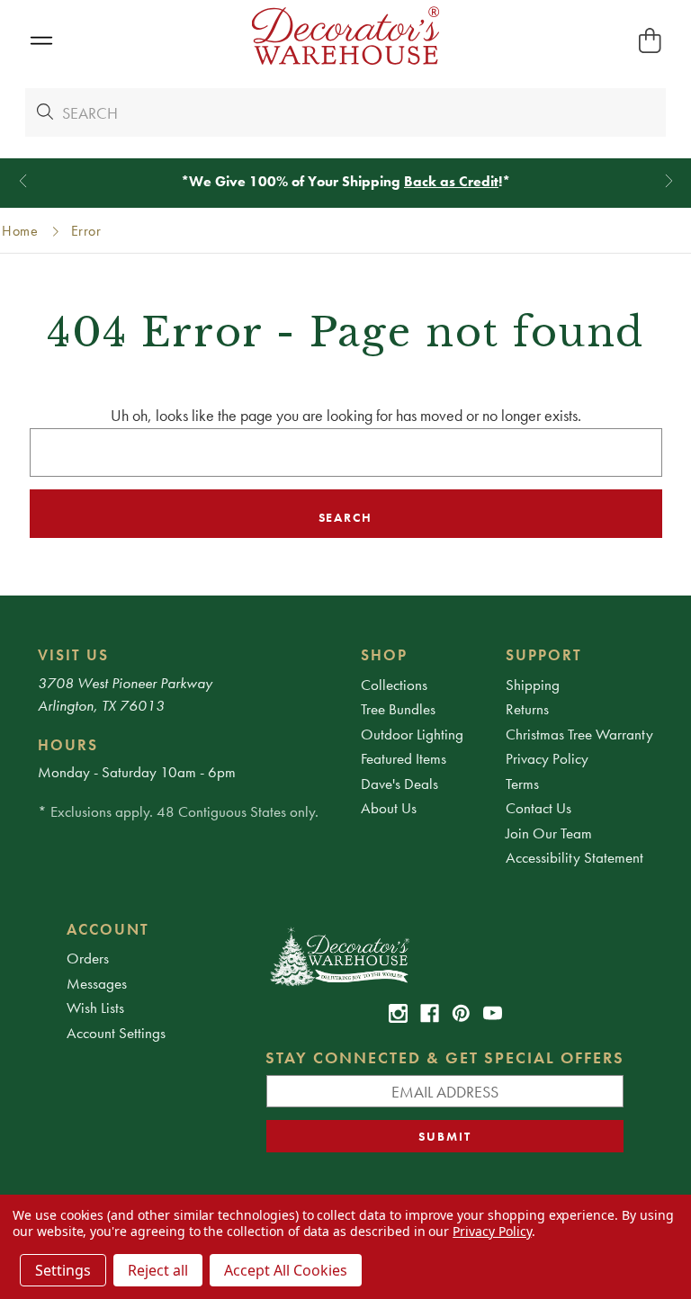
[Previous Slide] (23, 181)
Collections (394, 684)
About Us (389, 808)
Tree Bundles (398, 709)
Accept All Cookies (285, 1270)
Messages (97, 983)
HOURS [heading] (68, 745)
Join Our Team (549, 833)
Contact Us (538, 808)
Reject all (158, 1270)
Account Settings (116, 1033)
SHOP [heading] (384, 655)
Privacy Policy (547, 758)
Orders (88, 958)
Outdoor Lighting (412, 734)
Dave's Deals (399, 783)
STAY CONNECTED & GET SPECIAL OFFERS (444, 1057)
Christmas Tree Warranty (579, 734)
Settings (63, 1270)
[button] (41, 41)
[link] (398, 1013)
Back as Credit (451, 181)
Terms (522, 783)
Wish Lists (95, 1007)
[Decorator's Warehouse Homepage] (444, 955)
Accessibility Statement (574, 857)
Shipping (533, 684)
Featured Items (403, 758)
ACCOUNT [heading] (108, 929)
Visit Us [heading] (73, 655)
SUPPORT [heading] (544, 655)
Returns (527, 709)
